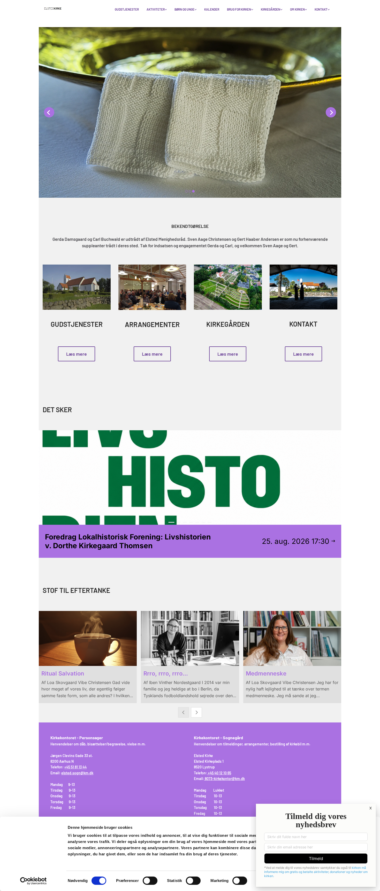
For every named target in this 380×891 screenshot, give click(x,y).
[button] (76, 353)
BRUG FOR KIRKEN (239, 9)
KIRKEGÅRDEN (270, 9)
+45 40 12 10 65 (219, 773)
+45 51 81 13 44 (75, 767)
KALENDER (211, 9)
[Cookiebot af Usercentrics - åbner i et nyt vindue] (33, 881)
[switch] (150, 881)
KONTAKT (321, 9)
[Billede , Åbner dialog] (190, 112)
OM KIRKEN (297, 9)
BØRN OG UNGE (184, 9)
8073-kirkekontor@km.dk (225, 778)
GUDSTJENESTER (127, 9)
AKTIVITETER (156, 9)
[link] (157, 9)
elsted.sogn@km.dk (77, 773)
